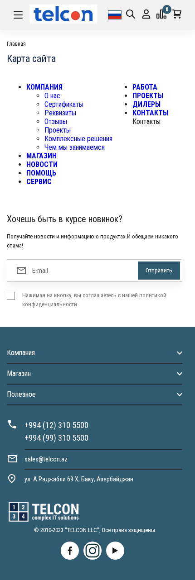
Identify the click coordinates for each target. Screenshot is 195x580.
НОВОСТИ (42, 164)
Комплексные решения (78, 138)
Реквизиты (60, 113)
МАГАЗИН (41, 156)
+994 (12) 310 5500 (56, 425)
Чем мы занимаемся (74, 147)
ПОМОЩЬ (41, 173)
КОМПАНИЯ (44, 87)
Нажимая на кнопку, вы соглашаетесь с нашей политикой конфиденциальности (94, 300)
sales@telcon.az (46, 459)
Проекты (57, 130)
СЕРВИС (39, 181)
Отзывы (55, 121)
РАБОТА (144, 87)
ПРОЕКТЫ (147, 95)
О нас (52, 95)
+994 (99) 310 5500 (56, 437)
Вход (146, 15)
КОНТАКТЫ (150, 113)
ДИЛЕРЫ (146, 104)
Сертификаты (63, 104)
